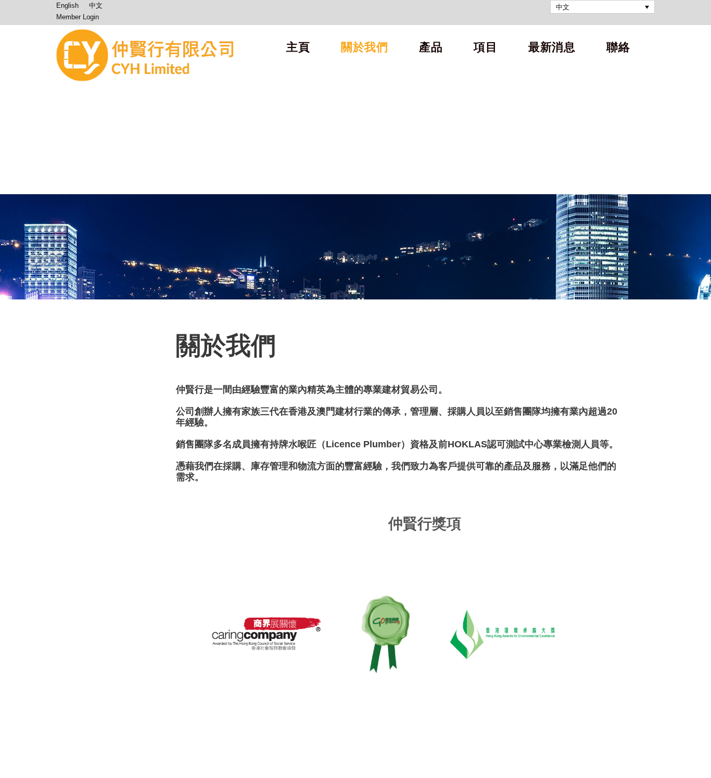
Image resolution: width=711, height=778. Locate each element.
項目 (485, 47)
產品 (430, 47)
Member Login (77, 17)
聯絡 (618, 47)
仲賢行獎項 (318, 524)
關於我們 (364, 47)
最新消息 (551, 47)
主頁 (298, 47)
